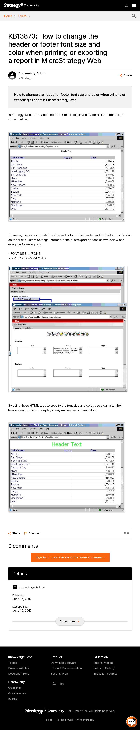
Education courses (105, 673)
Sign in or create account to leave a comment (70, 557)
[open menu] (134, 6)
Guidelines (14, 687)
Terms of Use (64, 719)
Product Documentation (66, 668)
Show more (67, 621)
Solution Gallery (103, 668)
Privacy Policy (85, 719)
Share (128, 75)
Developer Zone (18, 673)
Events (12, 698)
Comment (35, 533)
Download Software (63, 662)
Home (8, 16)
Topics (22, 16)
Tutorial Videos (103, 662)
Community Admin (32, 73)
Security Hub (59, 673)
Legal (49, 719)
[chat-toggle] (131, 721)
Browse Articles (18, 668)
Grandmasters (17, 693)
